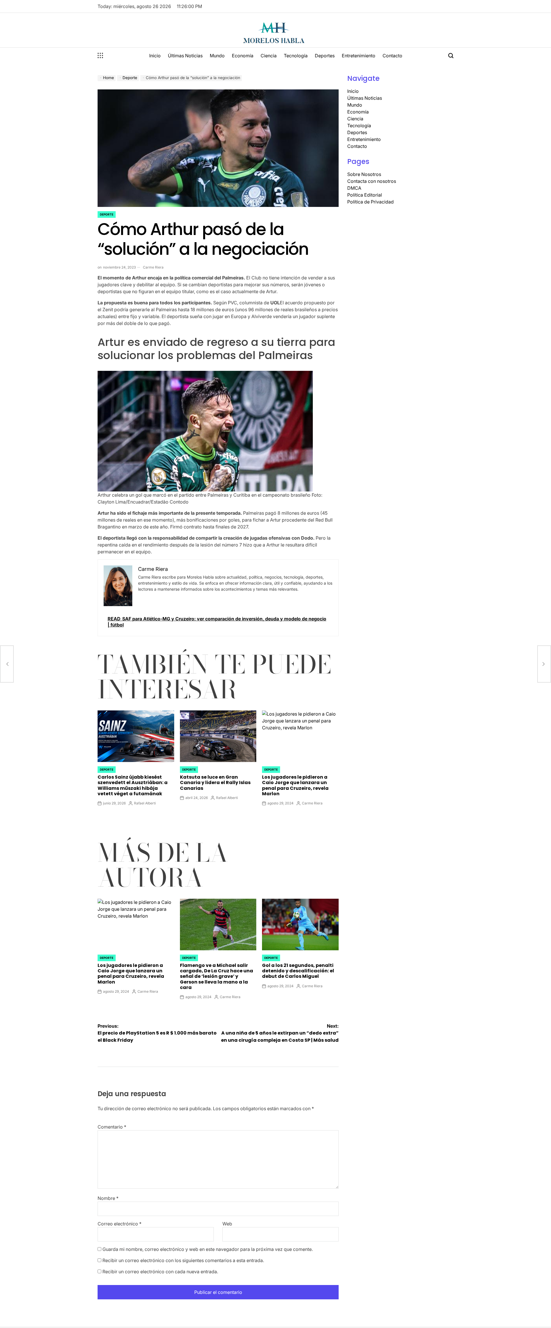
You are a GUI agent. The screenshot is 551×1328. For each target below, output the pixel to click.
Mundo (217, 55)
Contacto (392, 55)
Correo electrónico (119, 1224)
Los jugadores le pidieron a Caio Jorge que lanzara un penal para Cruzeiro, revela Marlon (295, 785)
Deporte (106, 214)
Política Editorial (364, 195)
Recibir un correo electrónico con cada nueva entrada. (160, 1271)
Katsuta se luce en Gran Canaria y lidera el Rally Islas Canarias (215, 782)
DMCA (354, 188)
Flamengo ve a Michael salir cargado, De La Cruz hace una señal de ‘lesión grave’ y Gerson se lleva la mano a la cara (216, 976)
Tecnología (296, 55)
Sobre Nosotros (364, 174)
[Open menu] (100, 55)
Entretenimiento (358, 55)
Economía (242, 55)
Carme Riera (153, 267)
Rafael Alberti (145, 803)
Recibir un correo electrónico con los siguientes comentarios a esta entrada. (183, 1260)
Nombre (108, 1198)
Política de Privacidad (370, 202)
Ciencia (269, 55)
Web (227, 1224)
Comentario (112, 1127)
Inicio (155, 55)
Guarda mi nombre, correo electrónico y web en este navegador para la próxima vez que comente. (207, 1249)
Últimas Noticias (185, 55)
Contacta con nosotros (371, 181)
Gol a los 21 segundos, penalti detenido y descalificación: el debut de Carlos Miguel (298, 971)
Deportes (325, 55)
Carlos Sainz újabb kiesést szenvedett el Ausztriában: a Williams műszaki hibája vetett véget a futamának (133, 785)
